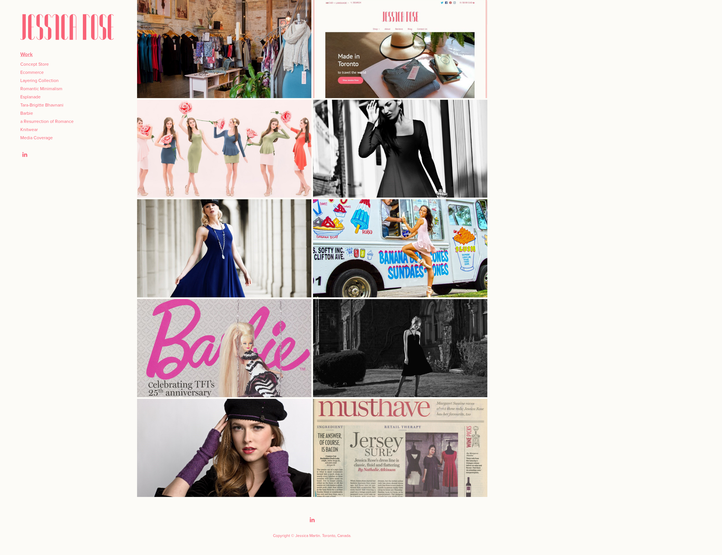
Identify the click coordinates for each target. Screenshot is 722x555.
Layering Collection (39, 80)
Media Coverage (36, 137)
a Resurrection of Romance (47, 121)
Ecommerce (32, 72)
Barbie (26, 113)
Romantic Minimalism (41, 88)
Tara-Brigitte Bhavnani (41, 105)
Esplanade (30, 97)
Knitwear (29, 129)
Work (26, 54)
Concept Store (34, 64)
